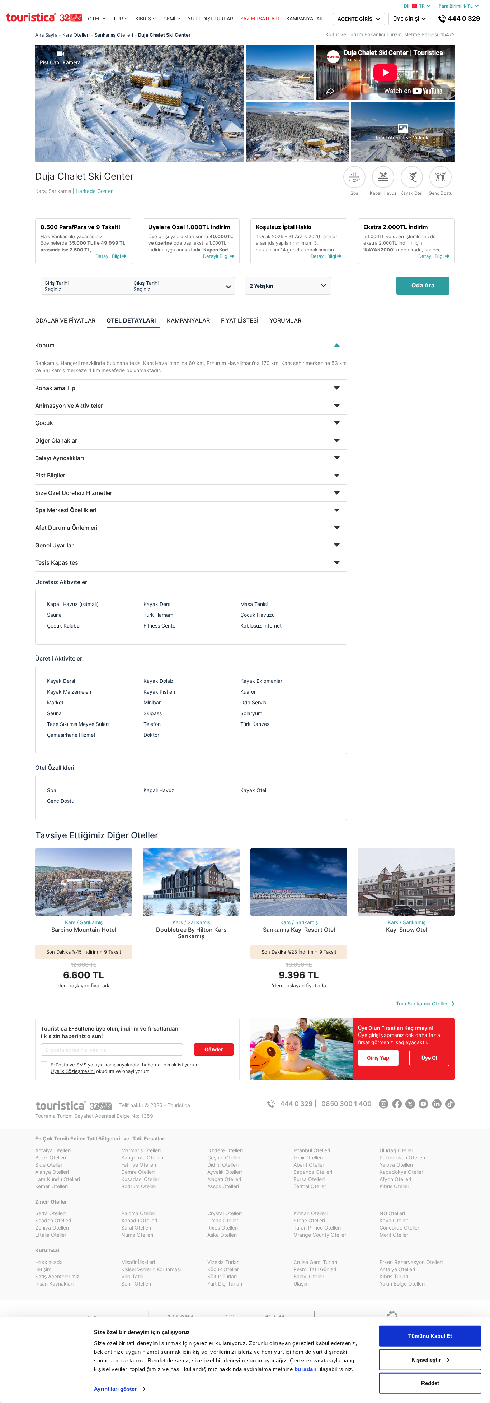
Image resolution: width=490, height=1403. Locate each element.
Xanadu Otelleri (139, 1220)
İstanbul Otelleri (311, 1150)
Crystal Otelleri (224, 1213)
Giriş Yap (378, 1058)
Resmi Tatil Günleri (314, 1269)
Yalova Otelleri (396, 1165)
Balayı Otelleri (309, 1276)
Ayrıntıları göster (115, 1389)
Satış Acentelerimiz (57, 1276)
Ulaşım (301, 1284)
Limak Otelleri (223, 1220)
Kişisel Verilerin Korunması (151, 1269)
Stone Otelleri (309, 1220)
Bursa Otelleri (309, 1179)
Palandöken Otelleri (402, 1157)
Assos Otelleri (223, 1186)
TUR (118, 18)
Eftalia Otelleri (51, 1235)
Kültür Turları (222, 1276)
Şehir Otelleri (136, 1284)
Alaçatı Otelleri (224, 1179)
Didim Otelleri (223, 1165)
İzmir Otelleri (308, 1157)
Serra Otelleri (50, 1213)
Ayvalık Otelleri (224, 1172)
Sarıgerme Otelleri (142, 1157)
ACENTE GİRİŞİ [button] (357, 19)
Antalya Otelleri (53, 1150)
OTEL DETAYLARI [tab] (131, 320)
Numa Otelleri (137, 1235)
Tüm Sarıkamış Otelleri (423, 1003)
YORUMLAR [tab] (285, 320)
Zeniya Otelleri (52, 1227)
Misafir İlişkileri (138, 1262)
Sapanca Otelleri (312, 1172)
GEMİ (169, 18)
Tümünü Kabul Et (430, 1336)
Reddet (430, 1383)
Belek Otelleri (50, 1157)
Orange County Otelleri (320, 1235)
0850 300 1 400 (346, 1103)
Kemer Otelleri (51, 1186)
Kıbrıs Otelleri (395, 1186)
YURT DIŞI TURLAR (210, 18)
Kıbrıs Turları (394, 1276)
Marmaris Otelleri (141, 1150)
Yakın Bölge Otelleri (402, 1284)
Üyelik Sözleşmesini (73, 1071)
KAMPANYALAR (304, 18)
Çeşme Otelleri (224, 1157)
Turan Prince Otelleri (317, 1227)
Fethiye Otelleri (138, 1165)
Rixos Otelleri (222, 1227)
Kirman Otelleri (310, 1213)
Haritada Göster (94, 191)
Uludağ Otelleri (397, 1150)
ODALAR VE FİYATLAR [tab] (65, 320)
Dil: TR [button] (415, 6)
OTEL (94, 18)
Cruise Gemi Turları (315, 1262)
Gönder (213, 1049)
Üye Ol (429, 1058)
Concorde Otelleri (400, 1227)
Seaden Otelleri (53, 1220)
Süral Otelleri (136, 1227)
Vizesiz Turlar (223, 1262)
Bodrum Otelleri (139, 1186)
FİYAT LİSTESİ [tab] (239, 320)
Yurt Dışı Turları (224, 1284)
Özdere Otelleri (225, 1150)
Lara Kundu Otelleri (57, 1179)
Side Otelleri (49, 1165)
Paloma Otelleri (138, 1213)
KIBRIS (143, 18)
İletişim (43, 1269)
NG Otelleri (392, 1213)
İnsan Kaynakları (54, 1284)
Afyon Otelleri (395, 1179)
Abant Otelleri (309, 1165)
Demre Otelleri (138, 1172)
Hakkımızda (49, 1262)
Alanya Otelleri (52, 1172)
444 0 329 (463, 18)
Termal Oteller (309, 1186)
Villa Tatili (132, 1276)
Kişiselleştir (426, 1359)
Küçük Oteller (223, 1269)
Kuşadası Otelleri (140, 1179)
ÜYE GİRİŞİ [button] (407, 19)
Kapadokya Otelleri (402, 1172)
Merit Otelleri (394, 1235)
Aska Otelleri (222, 1235)
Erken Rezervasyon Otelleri (411, 1262)
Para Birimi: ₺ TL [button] (457, 6)
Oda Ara (422, 285)
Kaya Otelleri (394, 1220)
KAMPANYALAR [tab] (188, 320)
